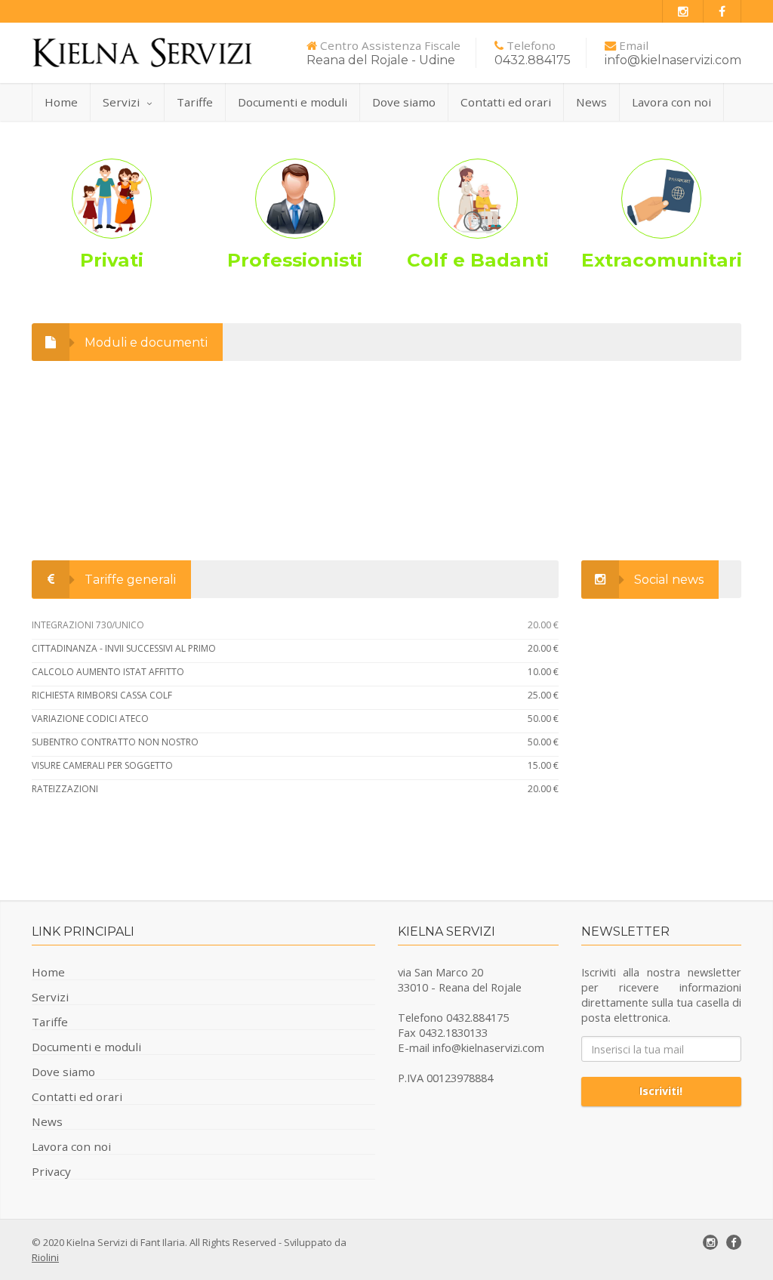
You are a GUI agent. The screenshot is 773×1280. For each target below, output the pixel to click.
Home (61, 101)
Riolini (45, 1257)
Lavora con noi (671, 101)
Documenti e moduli (292, 101)
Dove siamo (404, 101)
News (591, 101)
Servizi (121, 101)
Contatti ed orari (505, 101)
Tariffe (195, 101)
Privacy (51, 1171)
